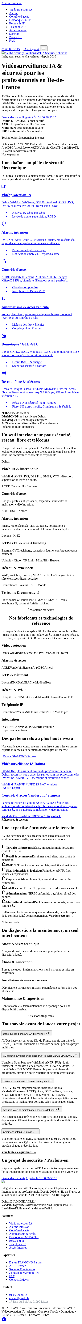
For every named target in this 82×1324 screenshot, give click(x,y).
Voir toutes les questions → (19, 1152)
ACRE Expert (17, 1265)
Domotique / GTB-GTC (24, 1237)
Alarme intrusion (19, 1227)
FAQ (12, 40)
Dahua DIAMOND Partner (25, 1262)
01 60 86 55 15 (11, 49)
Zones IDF (15, 37)
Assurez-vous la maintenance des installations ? (30, 1110)
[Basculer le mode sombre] (22, 50)
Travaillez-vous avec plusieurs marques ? (26, 1081)
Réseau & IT (17, 23)
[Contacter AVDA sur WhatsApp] (4, 1320)
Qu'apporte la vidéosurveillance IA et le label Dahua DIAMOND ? (38, 1055)
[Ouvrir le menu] (43, 48)
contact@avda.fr (19, 1298)
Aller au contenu (12, 3)
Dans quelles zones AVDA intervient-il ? (25, 1033)
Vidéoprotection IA (20, 9)
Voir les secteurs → (61, 915)
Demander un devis (13, 1178)
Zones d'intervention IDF (24, 1272)
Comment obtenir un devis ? (18, 1132)
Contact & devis (19, 1279)
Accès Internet (18, 30)
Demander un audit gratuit (17, 117)
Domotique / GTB (20, 20)
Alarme (13, 13)
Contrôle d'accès (19, 16)
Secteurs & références (22, 1269)
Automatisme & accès (22, 1233)
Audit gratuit (31, 49)
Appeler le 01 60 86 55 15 (41, 1178)
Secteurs (14, 33)
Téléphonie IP (17, 26)
